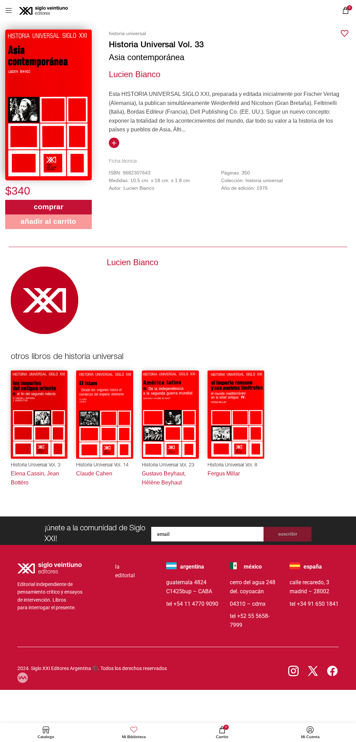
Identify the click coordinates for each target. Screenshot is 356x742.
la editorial (125, 571)
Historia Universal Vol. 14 (102, 465)
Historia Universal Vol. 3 (35, 465)
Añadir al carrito (48, 221)
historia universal (127, 33)
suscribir (287, 534)
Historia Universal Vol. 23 (168, 465)
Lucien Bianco (134, 74)
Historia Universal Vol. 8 (232, 465)
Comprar (48, 207)
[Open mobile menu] (9, 10)
